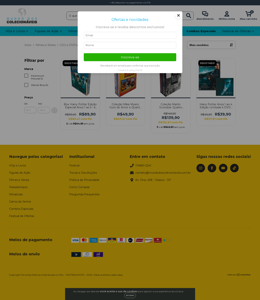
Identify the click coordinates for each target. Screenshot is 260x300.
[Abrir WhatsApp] (250, 290)
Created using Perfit (130, 70)
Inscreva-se (130, 57)
